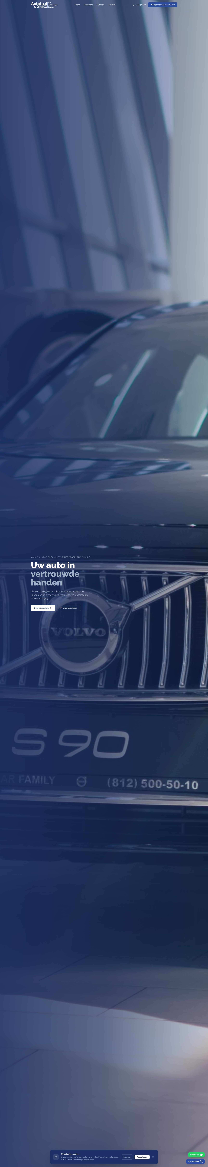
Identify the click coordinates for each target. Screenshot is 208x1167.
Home (77, 5)
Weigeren (127, 1157)
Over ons (100, 5)
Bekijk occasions (41, 608)
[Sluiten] (153, 1157)
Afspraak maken (70, 608)
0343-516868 (140, 5)
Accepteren (142, 1157)
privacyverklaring (87, 1160)
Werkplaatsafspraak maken (163, 5)
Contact (111, 5)
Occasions (88, 5)
